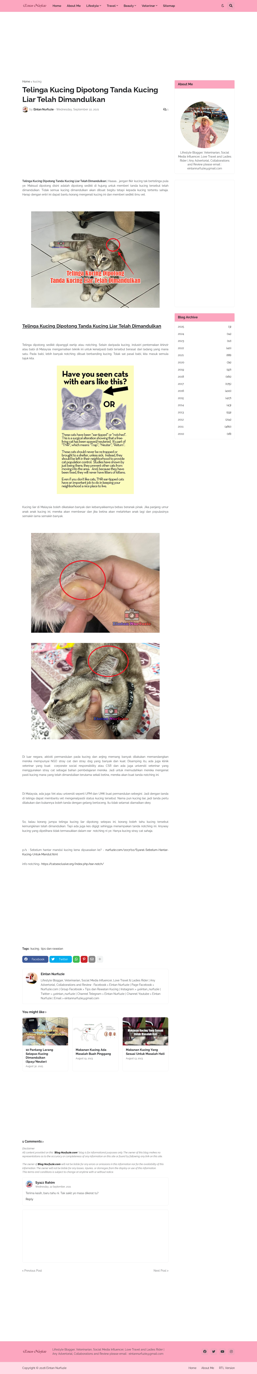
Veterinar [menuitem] (148, 6)
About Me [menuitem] (74, 6)
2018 (204, 376)
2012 (204, 419)
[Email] (92, 959)
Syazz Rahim (45, 1183)
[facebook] (204, 1351)
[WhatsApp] (76, 959)
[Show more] (99, 959)
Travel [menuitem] (111, 6)
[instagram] (231, 1351)
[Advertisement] (128, 46)
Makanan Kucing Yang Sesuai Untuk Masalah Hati (145, 1052)
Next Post (160, 1270)
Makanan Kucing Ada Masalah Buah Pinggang (93, 1052)
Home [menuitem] (57, 6)
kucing (37, 81)
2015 (204, 398)
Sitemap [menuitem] (169, 6)
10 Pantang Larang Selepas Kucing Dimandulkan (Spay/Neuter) (39, 1055)
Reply (29, 1199)
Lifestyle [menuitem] (92, 6)
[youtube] (222, 1351)
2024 (204, 333)
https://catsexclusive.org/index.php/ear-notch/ (72, 864)
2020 (204, 362)
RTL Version (227, 1368)
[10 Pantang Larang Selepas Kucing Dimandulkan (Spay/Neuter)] (45, 1031)
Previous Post (33, 1270)
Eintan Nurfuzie (53, 974)
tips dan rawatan (52, 948)
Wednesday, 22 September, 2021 (53, 1186)
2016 (204, 390)
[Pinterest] (84, 959)
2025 (204, 326)
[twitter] (213, 1351)
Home (26, 81)
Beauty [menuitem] (129, 6)
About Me (207, 1368)
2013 (204, 412)
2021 (204, 355)
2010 (204, 433)
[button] (222, 6)
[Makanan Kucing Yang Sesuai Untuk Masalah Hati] (145, 1031)
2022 (204, 348)
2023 (204, 340)
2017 (204, 383)
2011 (204, 426)
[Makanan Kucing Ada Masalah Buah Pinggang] (95, 1031)
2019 (204, 369)
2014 (204, 405)
